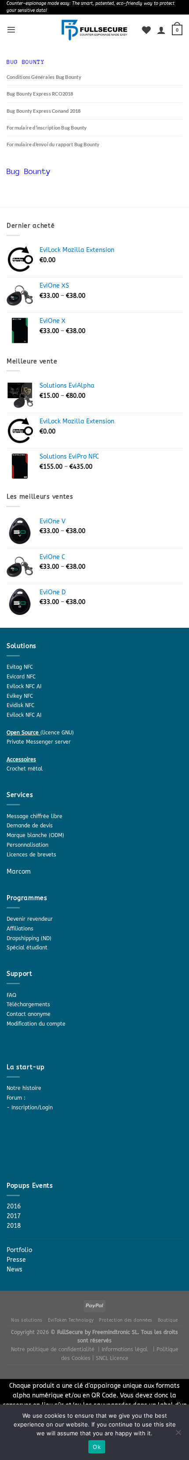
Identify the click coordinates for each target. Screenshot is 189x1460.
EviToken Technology (71, 1320)
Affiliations (20, 929)
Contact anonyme (29, 1014)
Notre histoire (24, 1088)
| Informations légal (123, 1349)
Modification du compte (36, 1024)
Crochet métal (25, 769)
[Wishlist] (146, 30)
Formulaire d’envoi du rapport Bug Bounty (53, 144)
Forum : (16, 1098)
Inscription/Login (32, 1107)
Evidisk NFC (20, 705)
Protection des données (125, 1320)
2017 (14, 1216)
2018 (14, 1226)
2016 (14, 1206)
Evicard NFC (21, 677)
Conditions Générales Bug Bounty (44, 77)
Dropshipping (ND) (29, 938)
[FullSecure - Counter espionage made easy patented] (94, 30)
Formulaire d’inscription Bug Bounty (47, 127)
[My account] (161, 30)
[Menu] (11, 30)
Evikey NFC (20, 696)
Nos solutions (27, 1320)
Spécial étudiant (27, 948)
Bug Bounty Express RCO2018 (40, 93)
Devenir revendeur (30, 919)
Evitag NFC (20, 667)
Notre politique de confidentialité (52, 1349)
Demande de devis (30, 826)
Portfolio (19, 1250)
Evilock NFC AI (24, 686)
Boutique (168, 1320)
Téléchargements (28, 1004)
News (14, 1269)
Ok (97, 1446)
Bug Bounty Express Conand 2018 (44, 111)
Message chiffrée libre (34, 816)
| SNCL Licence (110, 1358)
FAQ (11, 995)
